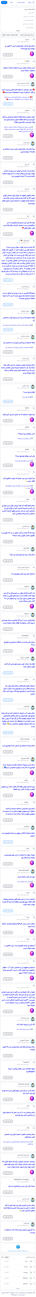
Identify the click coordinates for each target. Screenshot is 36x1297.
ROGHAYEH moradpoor (21, 1180)
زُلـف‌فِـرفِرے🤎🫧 (24, 241)
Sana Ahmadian (24, 870)
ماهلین (27, 110)
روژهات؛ (25, 1273)
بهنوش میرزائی (24, 657)
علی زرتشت (25, 358)
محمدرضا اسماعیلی (23, 1155)
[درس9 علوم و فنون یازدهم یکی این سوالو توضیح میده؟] (18, 461)
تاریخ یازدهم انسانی (29, 20)
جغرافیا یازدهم (30, 28)
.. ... (28, 961)
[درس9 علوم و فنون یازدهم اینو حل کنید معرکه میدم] (18, 882)
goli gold (26, 548)
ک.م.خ (27, 164)
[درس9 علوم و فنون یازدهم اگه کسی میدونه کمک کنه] (18, 1029)
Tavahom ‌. (25, 1062)
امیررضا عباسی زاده (23, 567)
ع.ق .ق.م (26, 142)
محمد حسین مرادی (23, 83)
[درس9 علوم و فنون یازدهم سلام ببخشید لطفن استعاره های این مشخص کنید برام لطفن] (18, 1143)
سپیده (27, 39)
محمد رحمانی (25, 311)
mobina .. (26, 827)
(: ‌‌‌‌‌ (28, 472)
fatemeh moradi (23, 1084)
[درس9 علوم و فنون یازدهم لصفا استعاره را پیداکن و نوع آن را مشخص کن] (18, 347)
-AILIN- (27, 408)
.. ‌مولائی (26, 679)
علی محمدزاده (24, 1018)
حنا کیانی (26, 1223)
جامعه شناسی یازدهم (28, 24)
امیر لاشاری (25, 526)
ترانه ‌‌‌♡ (27, 848)
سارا (28, 216)
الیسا (26, 1261)
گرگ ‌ (27, 1106)
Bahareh (25, 1278)
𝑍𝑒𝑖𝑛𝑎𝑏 (26, 1267)
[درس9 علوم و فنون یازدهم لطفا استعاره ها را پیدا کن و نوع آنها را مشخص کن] (18, 325)
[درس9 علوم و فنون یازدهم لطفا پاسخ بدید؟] (18, 397)
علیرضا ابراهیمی (24, 1040)
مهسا (27, 499)
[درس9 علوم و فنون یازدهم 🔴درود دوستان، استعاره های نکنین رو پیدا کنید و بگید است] (18, 98)
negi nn (26, 586)
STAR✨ (26, 61)
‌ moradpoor (25, 636)
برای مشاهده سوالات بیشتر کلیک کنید (18, 1251)
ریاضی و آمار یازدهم (29, 17)
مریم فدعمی (25, 287)
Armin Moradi (24, 739)
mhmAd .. (26, 707)
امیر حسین (25, 1199)
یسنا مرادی (26, 386)
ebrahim (25, 1284)
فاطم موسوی (25, 758)
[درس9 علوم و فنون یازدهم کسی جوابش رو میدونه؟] (18, 438)
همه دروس (31, 13)
